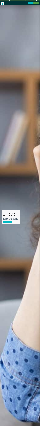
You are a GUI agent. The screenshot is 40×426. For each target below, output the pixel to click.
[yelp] (38, 0)
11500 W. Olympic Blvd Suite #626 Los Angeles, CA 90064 (15, 0)
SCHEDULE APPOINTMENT (36, 3)
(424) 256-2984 (30, 3)
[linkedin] (37, 0)
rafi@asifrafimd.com (32, 0)
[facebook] (35, 0)
